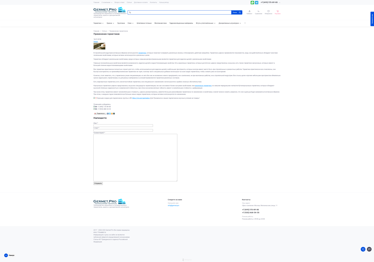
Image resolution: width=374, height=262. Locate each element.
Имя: (96, 123)
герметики (142, 53)
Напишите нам (372, 19)
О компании (106, 2)
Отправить (98, 183)
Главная (96, 2)
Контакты (153, 2)
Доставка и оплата (141, 2)
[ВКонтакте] (108, 113)
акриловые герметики (203, 86)
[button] (130, 12)
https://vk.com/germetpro (141, 98)
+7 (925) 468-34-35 (250, 213)
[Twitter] (110, 113)
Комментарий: (99, 133)
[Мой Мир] (114, 113)
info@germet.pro (173, 205)
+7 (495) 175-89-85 (269, 2)
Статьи (129, 2)
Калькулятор (164, 2)
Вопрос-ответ (119, 2)
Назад (96, 41)
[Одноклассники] (112, 113)
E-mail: (96, 128)
